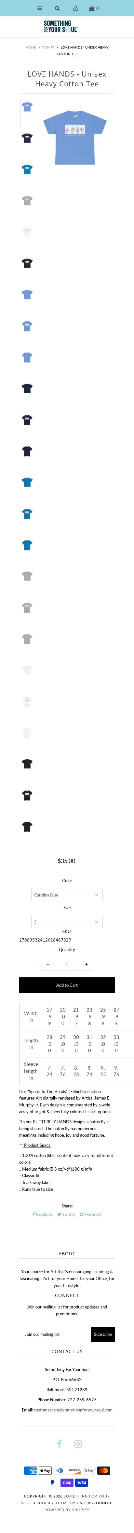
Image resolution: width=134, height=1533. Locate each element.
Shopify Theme (53, 1503)
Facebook (44, 1214)
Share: (67, 1205)
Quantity (67, 949)
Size (67, 907)
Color (67, 880)
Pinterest (92, 1214)
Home (31, 47)
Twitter (68, 1214)
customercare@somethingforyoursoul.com (73, 1409)
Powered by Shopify (67, 1510)
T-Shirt (48, 47)
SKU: (67, 931)
